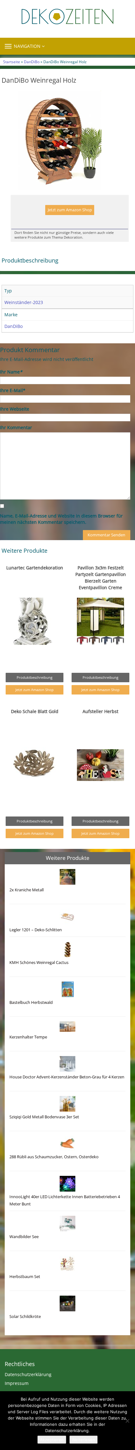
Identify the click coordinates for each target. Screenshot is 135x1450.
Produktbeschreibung (34, 677)
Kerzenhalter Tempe (28, 1037)
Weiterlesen (83, 1439)
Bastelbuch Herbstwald (31, 1002)
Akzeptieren (52, 1439)
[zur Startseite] (67, 16)
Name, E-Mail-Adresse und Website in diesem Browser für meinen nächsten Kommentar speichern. (61, 519)
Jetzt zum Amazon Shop (70, 210)
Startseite (11, 61)
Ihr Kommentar (16, 427)
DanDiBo (32, 61)
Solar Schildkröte (25, 1316)
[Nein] (127, 1421)
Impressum (17, 1383)
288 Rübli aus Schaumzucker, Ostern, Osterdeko (54, 1156)
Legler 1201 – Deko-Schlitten (35, 930)
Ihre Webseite (14, 409)
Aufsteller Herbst (100, 711)
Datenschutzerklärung (28, 1374)
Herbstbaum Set (24, 1276)
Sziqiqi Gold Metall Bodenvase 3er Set (44, 1117)
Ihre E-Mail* (12, 390)
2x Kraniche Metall (26, 890)
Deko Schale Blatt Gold (34, 711)
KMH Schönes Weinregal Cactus (38, 962)
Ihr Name (11, 372)
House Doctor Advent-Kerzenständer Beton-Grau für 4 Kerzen (66, 1077)
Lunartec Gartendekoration (34, 568)
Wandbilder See (24, 1236)
